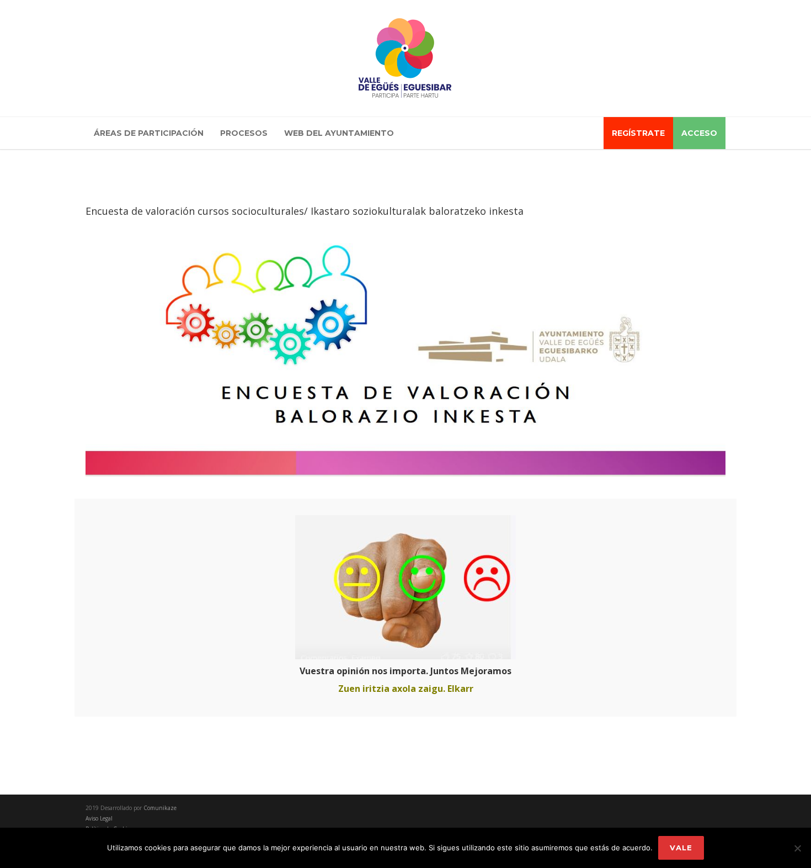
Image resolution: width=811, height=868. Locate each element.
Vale (681, 847)
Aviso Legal (99, 818)
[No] (797, 848)
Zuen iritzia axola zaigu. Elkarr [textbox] (405, 688)
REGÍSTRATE (638, 133)
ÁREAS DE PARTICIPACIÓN (149, 133)
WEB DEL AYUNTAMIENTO (339, 133)
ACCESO (699, 133)
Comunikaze (160, 808)
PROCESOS (244, 133)
